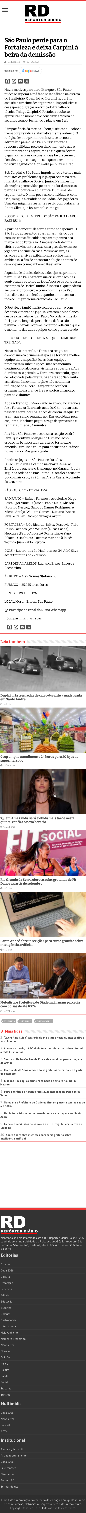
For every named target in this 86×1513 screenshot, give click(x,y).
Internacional (9, 1326)
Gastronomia (8, 1320)
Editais (5, 1295)
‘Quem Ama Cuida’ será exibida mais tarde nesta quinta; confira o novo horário (37, 820)
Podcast (5, 1425)
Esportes (6, 1308)
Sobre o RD (7, 1480)
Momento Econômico (13, 1339)
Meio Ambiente (10, 1332)
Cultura (5, 1276)
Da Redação (14, 61)
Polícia (4, 1363)
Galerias (5, 1314)
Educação (6, 1301)
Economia (6, 1289)
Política (5, 1370)
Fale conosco (8, 1468)
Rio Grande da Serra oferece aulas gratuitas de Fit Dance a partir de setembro (38, 881)
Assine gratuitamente (14, 1455)
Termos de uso (9, 1486)
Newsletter (7, 1345)
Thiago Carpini (44, 1021)
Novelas (5, 1351)
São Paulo (25, 1021)
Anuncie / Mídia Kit (12, 1449)
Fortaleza (9, 1021)
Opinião (5, 1357)
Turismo (5, 1394)
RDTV (4, 1431)
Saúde (4, 1376)
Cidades (5, 1264)
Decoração (7, 1283)
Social (4, 1382)
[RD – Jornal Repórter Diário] (43, 13)
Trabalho (6, 1388)
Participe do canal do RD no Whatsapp (37, 610)
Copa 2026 (7, 1270)
